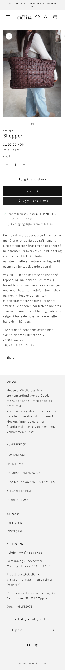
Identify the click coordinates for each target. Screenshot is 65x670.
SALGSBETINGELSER (20, 491)
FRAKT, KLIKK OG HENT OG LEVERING (31, 482)
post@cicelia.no (29, 574)
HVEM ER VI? (15, 464)
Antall (6, 156)
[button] (8, 17)
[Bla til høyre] (41, 124)
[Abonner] (52, 630)
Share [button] (10, 357)
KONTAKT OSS (16, 455)
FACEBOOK (14, 523)
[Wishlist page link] (37, 17)
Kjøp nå (32, 191)
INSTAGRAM (15, 531)
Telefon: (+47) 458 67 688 (24, 552)
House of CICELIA (37, 663)
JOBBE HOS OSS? (18, 500)
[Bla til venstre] (24, 124)
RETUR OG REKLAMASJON (23, 473)
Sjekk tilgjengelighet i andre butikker (31, 224)
